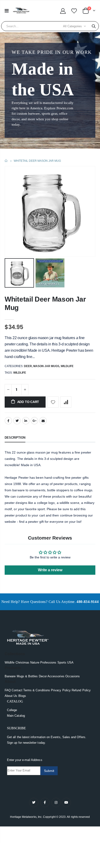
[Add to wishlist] (53, 402)
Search (94, 26)
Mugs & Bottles (27, 676)
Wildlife (67, 366)
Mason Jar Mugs (46, 366)
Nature (34, 662)
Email (43, 420)
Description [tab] (15, 437)
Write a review (50, 570)
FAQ (8, 690)
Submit (49, 771)
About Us (11, 696)
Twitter (17, 420)
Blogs (22, 696)
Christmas (23, 662)
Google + (34, 420)
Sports (61, 662)
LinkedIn (26, 420)
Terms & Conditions (36, 690)
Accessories (55, 676)
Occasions (72, 676)
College (12, 710)
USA (70, 662)
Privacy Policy (61, 690)
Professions (48, 662)
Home (6, 160)
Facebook (8, 420)
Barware (10, 676)
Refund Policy (81, 690)
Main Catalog (16, 715)
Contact (17, 690)
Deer (28, 366)
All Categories (72, 26)
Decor (43, 676)
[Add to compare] (65, 402)
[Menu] (7, 10)
